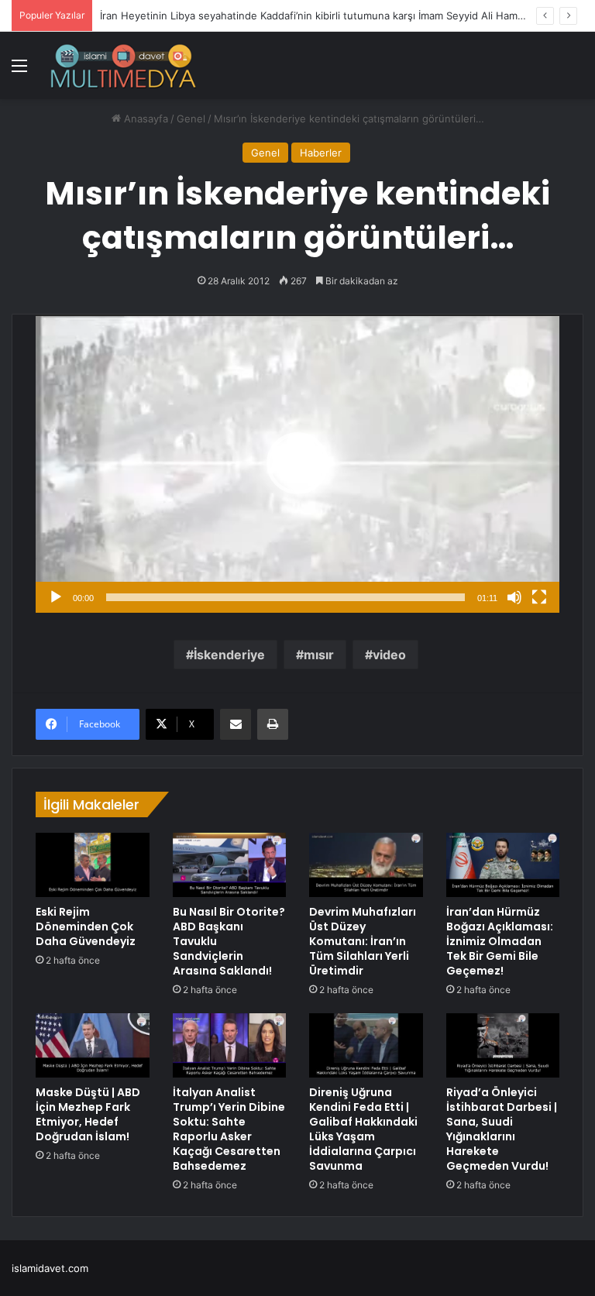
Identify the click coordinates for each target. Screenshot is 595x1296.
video (389, 654)
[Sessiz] (514, 597)
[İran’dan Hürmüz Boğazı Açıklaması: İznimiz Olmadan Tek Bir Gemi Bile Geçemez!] (503, 865)
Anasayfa (144, 118)
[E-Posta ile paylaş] (235, 724)
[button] (297, 463)
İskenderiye (229, 654)
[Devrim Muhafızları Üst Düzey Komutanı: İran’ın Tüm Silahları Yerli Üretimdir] (366, 864)
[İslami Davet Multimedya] (123, 65)
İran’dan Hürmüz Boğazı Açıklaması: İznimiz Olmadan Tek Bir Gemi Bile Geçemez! (499, 941)
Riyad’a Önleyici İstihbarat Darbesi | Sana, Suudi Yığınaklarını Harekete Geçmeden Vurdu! (501, 1129)
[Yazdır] (272, 724)
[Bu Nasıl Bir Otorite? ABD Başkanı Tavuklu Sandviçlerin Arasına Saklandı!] (230, 864)
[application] (297, 464)
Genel (191, 118)
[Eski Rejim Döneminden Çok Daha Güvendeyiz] (93, 864)
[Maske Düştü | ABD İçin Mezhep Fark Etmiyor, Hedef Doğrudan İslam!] (93, 1045)
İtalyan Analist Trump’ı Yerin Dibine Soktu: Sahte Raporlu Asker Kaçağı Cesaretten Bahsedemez (229, 1129)
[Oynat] (56, 597)
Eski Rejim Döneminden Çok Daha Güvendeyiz (86, 926)
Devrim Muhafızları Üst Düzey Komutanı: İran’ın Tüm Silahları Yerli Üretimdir (362, 941)
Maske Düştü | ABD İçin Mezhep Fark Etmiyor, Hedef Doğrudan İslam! (88, 1114)
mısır (319, 654)
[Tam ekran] (539, 597)
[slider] (285, 597)
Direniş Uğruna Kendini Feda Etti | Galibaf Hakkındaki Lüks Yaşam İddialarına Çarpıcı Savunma (363, 1129)
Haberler (321, 152)
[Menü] (19, 70)
